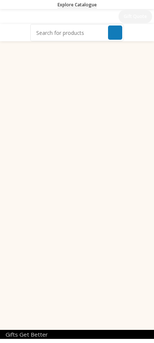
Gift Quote (135, 16)
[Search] (115, 32)
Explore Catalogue (77, 5)
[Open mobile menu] (8, 16)
